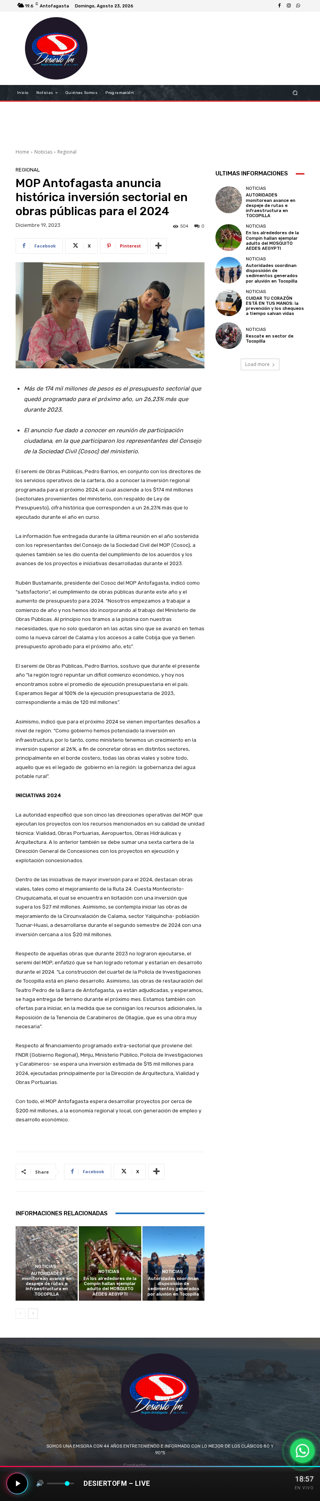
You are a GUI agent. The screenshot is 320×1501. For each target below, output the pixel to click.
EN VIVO (304, 1487)
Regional (66, 152)
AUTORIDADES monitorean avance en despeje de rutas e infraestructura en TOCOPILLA (46, 1284)
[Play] (17, 1483)
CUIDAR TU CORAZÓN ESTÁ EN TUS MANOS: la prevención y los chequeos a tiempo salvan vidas (275, 306)
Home (22, 152)
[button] (295, 93)
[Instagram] (288, 6)
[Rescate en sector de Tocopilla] (228, 335)
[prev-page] (20, 1313)
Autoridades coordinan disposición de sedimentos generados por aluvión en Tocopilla (173, 1286)
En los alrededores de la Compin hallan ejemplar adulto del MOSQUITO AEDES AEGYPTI (110, 1286)
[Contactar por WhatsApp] (302, 1450)
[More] (158, 246)
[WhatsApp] (298, 6)
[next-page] (33, 1313)
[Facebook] (279, 6)
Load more (257, 364)
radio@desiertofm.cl (172, 1465)
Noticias (43, 152)
